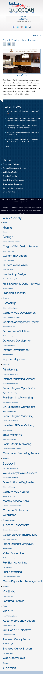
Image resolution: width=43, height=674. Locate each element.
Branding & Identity (8, 288)
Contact (5, 663)
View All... (9, 146)
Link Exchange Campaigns (10, 402)
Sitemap (39, 210)
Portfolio (6, 586)
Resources (21, 213)
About (5, 606)
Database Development (9, 336)
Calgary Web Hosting (9, 487)
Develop (6, 298)
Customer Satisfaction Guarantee (12, 505)
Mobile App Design (8, 269)
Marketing (6, 364)
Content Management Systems (11, 317)
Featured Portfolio (8, 596)
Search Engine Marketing (10, 411)
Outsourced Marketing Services (12, 448)
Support (6, 458)
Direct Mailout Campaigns (10, 539)
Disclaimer (29, 210)
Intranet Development (9, 345)
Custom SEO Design (8, 251)
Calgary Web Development (10, 308)
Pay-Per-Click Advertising (10, 393)
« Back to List (36, 35)
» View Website (21, 75)
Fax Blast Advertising (9, 558)
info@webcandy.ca (24, 202)
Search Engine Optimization (10, 383)
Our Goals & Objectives (9, 625)
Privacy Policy (21, 210)
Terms (34, 210)
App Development (8, 354)
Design (5, 232)
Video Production (7, 548)
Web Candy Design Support (10, 468)
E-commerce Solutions (9, 326)
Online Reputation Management (11, 576)
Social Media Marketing (9, 439)
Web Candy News (8, 653)
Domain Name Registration (10, 477)
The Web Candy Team (9, 634)
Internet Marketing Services (10, 374)
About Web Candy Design (10, 616)
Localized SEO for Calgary (10, 420)
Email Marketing (7, 430)
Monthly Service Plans (9, 496)
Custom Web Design (8, 260)
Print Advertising (7, 567)
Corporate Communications (10, 530)
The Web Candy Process (10, 644)
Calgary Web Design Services (11, 241)
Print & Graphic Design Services (12, 279)
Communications (9, 520)
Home (5, 223)
